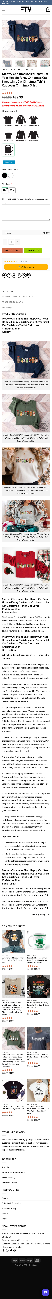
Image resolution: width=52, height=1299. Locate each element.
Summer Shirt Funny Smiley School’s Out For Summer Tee (13, 960)
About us (6, 1167)
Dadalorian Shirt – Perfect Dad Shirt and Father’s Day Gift (38, 1056)
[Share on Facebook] (9, 275)
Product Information (13, 302)
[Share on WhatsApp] (4, 275)
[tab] (26, 291)
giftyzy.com (44, 914)
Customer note (9, 199)
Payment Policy (9, 1208)
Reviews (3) (7, 307)
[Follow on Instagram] (7, 1250)
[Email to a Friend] (19, 275)
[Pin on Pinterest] (23, 275)
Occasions (15, 70)
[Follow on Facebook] (4, 1250)
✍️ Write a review (26, 267)
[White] (11, 175)
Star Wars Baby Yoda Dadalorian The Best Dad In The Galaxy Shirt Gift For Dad (38, 1110)
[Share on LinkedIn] (28, 275)
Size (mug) (7, 184)
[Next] (45, 39)
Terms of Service (9, 1182)
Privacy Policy (8, 1177)
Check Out (33, 250)
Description (8, 291)
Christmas (28, 70)
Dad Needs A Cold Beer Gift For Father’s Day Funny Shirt (13, 1107)
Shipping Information (11, 1203)
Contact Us (7, 1198)
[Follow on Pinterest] (14, 1250)
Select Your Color (10, 169)
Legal (4, 1218)
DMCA (5, 1213)
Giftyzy (23, 1139)
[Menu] (3, 10)
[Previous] (6, 39)
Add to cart (12, 250)
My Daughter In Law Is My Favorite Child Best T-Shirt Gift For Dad (38, 1005)
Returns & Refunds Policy (13, 1172)
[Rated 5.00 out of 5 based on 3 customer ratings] (26, 93)
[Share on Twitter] (14, 275)
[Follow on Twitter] (11, 1250)
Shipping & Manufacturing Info (17, 297)
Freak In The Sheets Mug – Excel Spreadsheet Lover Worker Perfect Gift (38, 960)
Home (4, 70)
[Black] (5, 175)
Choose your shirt (10, 111)
